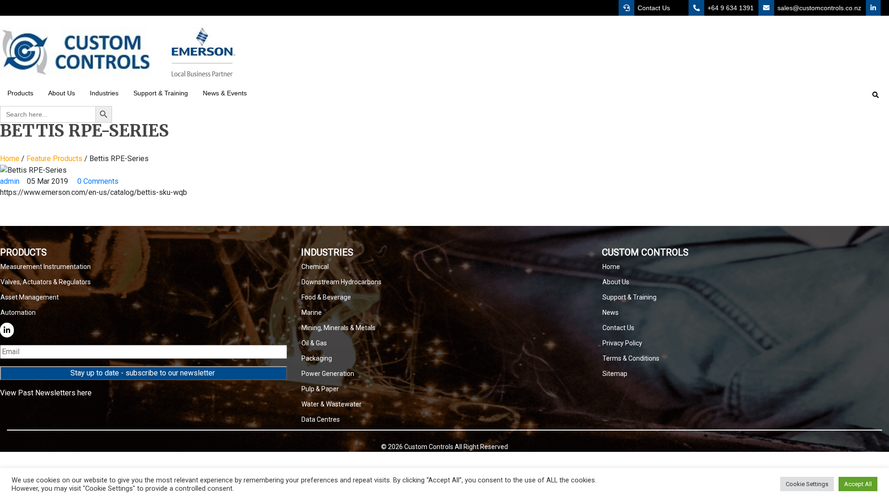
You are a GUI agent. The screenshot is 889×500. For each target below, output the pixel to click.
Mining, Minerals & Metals (338, 327)
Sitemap (614, 373)
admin (9, 181)
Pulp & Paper (320, 389)
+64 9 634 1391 (730, 8)
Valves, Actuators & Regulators (45, 282)
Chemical (315, 266)
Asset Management (29, 297)
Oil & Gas (314, 343)
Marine (311, 312)
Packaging (316, 358)
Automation (18, 312)
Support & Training (629, 297)
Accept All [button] (858, 484)
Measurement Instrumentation (45, 266)
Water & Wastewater (331, 404)
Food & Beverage (326, 297)
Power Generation (327, 373)
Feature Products (54, 158)
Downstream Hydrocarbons (341, 282)
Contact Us (653, 8)
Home (9, 158)
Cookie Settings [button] (807, 484)
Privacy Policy (622, 343)
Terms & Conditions (630, 358)
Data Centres (320, 419)
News (610, 312)
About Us (615, 282)
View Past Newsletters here (46, 392)
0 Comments (97, 181)
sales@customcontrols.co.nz (818, 8)
